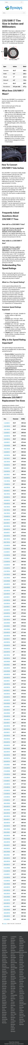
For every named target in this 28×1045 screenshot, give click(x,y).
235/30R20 (7, 622)
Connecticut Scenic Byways (5, 969)
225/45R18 (7, 590)
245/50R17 (7, 690)
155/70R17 (7, 458)
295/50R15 (7, 848)
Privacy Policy (11, 1042)
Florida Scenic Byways (4, 979)
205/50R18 (7, 519)
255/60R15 (7, 745)
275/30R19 (7, 768)
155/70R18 (7, 461)
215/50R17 (7, 552)
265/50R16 (7, 758)
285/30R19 (7, 806)
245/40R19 (7, 677)
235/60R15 (7, 645)
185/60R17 (7, 490)
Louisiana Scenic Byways (13, 938)
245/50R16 (7, 687)
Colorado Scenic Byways (4, 964)
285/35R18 (7, 813)
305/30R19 (7, 858)
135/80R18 (7, 436)
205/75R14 (7, 542)
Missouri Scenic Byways (13, 974)
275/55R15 (7, 797)
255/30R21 (7, 706)
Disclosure (17, 1042)
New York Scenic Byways (13, 1015)
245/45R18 (7, 684)
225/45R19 (7, 593)
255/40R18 (7, 716)
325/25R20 (7, 884)
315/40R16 (7, 880)
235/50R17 (7, 639)
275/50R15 (7, 790)
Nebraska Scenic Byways (13, 984)
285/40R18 (7, 822)
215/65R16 (7, 568)
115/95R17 (7, 423)
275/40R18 (7, 784)
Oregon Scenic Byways (21, 948)
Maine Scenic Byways (13, 943)
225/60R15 (7, 610)
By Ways (5, 923)
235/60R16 (7, 648)
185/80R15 (7, 500)
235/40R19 (7, 632)
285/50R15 (7, 826)
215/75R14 (7, 577)
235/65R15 (7, 651)
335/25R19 (7, 893)
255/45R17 (7, 722)
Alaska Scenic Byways (4, 943)
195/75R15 (7, 513)
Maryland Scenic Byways (13, 948)
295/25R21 (7, 832)
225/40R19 (7, 584)
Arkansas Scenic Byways (5, 953)
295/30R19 (7, 835)
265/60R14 (7, 761)
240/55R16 (7, 658)
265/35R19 (7, 751)
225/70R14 (7, 619)
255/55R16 (7, 739)
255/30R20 (7, 703)
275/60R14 (7, 800)
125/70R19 (7, 426)
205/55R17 (7, 523)
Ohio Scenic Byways (21, 938)
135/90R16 (7, 439)
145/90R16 (7, 455)
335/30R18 (7, 900)
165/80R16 (7, 477)
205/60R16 (7, 529)
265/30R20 (7, 748)
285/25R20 (7, 803)
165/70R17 (7, 474)
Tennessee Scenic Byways (22, 979)
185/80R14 (7, 497)
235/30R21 (7, 626)
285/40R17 (7, 819)
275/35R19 (7, 777)
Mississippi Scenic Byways (14, 969)
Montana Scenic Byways (13, 979)
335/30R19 (7, 903)
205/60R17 (7, 532)
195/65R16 (7, 503)
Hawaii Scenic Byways (4, 990)
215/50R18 (7, 555)
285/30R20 (7, 809)
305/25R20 (7, 851)
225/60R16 (7, 613)
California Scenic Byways (5, 959)
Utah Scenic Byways (21, 990)
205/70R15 (7, 539)
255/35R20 (7, 713)
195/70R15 (7, 506)
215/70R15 (7, 574)
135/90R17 (7, 442)
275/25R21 (7, 764)
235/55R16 (7, 642)
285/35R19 (7, 816)
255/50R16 (7, 729)
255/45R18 (7, 726)
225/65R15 (7, 616)
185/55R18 (7, 487)
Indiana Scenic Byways (4, 1005)
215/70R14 (7, 571)
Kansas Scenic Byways (4, 1015)
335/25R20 (7, 896)
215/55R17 (7, 558)
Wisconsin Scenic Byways (22, 1017)
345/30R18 (7, 913)
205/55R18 (7, 526)
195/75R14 (7, 510)
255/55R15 (7, 735)
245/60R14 (7, 697)
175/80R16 (7, 484)
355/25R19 (7, 916)
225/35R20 (7, 581)
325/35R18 (7, 890)
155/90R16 (7, 471)
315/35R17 (7, 874)
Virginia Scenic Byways (21, 1000)
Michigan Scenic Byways (13, 959)
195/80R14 (7, 516)
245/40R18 (7, 674)
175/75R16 (7, 481)
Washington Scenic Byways (22, 1005)
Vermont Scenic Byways (21, 995)
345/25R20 (7, 909)
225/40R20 (7, 587)
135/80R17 (7, 432)
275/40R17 (7, 780)
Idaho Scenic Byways (4, 995)
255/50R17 (7, 732)
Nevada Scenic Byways (13, 990)
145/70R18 (7, 448)
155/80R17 (7, 468)
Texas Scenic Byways (21, 984)
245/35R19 (7, 668)
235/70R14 (7, 655)
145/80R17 (7, 452)
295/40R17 (7, 845)
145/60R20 (7, 445)
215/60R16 (7, 561)
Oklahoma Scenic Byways (22, 943)
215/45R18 (7, 548)
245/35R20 (7, 671)
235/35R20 (7, 629)
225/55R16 (7, 603)
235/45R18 (7, 635)
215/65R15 (7, 564)
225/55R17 (7, 606)
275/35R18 (7, 774)
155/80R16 (7, 465)
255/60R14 (7, 742)
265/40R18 (7, 755)
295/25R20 (7, 829)
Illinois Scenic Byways (4, 1000)
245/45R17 (7, 681)
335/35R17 (7, 906)
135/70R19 (7, 429)
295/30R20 (7, 838)
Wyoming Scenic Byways (22, 1022)
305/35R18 (7, 861)
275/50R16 (7, 793)
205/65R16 (7, 535)
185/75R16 (7, 494)
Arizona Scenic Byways (4, 948)
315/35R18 (7, 877)
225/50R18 (7, 600)
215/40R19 (7, 545)
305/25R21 (7, 855)
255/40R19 (7, 719)
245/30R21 (7, 664)
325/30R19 (7, 887)
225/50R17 (7, 597)
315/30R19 (7, 871)
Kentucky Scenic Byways (4, 1020)
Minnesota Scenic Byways (14, 964)
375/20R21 (7, 919)
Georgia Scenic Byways (4, 984)
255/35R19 (7, 710)
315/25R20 (7, 867)
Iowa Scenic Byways (4, 1010)
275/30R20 (7, 771)
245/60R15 (7, 700)
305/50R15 (7, 864)
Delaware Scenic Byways (5, 974)
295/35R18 (7, 842)
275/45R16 (7, 787)
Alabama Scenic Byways (4, 938)
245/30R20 (7, 661)
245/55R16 (7, 693)
